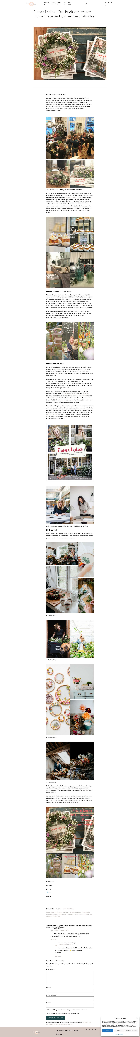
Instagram (60, 914)
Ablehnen (119, 1030)
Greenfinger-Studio (69, 393)
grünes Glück (53, 914)
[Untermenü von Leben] (55, 3)
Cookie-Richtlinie (119, 1034)
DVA (76, 912)
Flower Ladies (86, 912)
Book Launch (54, 912)
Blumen (48, 912)
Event (64, 908)
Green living (70, 908)
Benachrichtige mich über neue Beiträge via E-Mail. (64, 1013)
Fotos (47, 914)
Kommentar (50, 969)
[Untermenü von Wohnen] (49, 3)
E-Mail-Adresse (51, 995)
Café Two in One (51, 414)
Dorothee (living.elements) (66, 943)
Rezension (49, 916)
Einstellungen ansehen (131, 1030)
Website (48, 1002)
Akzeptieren (108, 1030)
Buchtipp (72, 912)
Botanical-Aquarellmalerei (78, 396)
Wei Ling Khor (56, 916)
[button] (137, 1018)
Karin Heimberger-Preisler (71, 914)
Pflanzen (81, 914)
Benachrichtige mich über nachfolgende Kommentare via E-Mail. (68, 1010)
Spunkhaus (86, 393)
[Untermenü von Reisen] (61, 3)
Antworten (53, 939)
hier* (87, 790)
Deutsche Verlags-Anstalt (73, 197)
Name (48, 987)
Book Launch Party (64, 912)
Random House (88, 914)
